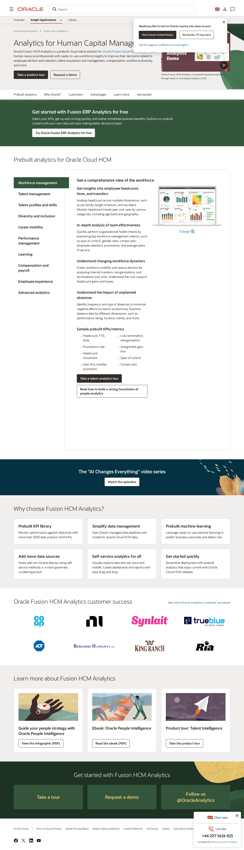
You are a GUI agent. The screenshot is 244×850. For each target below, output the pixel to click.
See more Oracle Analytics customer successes (199, 602)
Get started (144, 94)
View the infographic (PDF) (41, 743)
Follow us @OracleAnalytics (195, 797)
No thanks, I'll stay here (196, 35)
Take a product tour (31, 75)
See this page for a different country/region (163, 45)
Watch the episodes (122, 482)
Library (72, 20)
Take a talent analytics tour (99, 378)
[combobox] (122, 9)
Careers (166, 828)
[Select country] (217, 9)
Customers (76, 94)
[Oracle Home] (30, 9)
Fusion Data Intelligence (55, 30)
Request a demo (65, 75)
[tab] (39, 193)
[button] (11, 9)
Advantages (98, 94)
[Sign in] (225, 9)
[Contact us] (232, 9)
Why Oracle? (52, 94)
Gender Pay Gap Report (77, 828)
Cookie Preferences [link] (133, 828)
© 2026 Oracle (21, 828)
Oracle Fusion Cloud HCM (120, 51)
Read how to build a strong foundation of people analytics (109, 391)
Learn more (121, 94)
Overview (19, 20)
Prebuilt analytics (25, 94)
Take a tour (48, 797)
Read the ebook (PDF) (111, 743)
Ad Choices (152, 828)
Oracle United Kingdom (25, 30)
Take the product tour (184, 743)
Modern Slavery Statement (106, 828)
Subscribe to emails (183, 828)
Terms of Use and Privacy (49, 828)
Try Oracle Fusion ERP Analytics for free (63, 133)
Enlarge (185, 231)
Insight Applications (43, 20)
